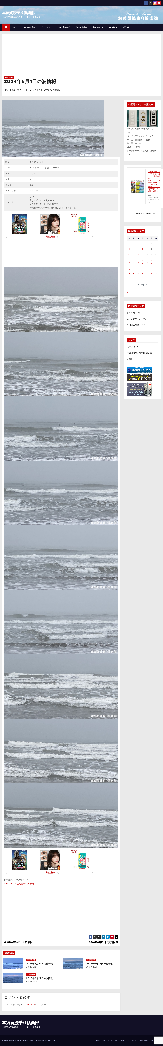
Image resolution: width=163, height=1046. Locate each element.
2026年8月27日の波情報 (39, 978)
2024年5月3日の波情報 (19, 942)
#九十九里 (38, 90)
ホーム (16, 27)
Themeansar (50, 1040)
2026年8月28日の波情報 (99, 963)
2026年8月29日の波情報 (39, 963)
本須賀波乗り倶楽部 (18, 13)
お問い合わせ (127, 27)
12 (138, 255)
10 (129, 255)
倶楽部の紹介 (64, 27)
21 (147, 262)
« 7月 (129, 292)
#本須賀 (47, 90)
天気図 (130, 359)
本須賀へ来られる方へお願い (105, 27)
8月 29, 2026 (32, 967)
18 (133, 262)
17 (129, 262)
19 (138, 262)
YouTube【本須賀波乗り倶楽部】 (19, 883)
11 (133, 255)
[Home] (6, 27)
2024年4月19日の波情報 (102, 942)
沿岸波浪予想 (133, 346)
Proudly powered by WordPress (15, 1040)
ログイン (31, 1004)
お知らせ (131, 312)
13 (142, 255)
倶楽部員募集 (81, 27)
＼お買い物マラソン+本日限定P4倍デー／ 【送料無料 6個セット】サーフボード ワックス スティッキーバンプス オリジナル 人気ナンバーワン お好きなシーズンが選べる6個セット (154, 182)
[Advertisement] (81, 56)
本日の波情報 (29, 27)
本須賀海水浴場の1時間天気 (139, 352)
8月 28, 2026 (91, 967)
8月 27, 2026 (32, 981)
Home (98, 1040)
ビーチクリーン (47, 27)
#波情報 (56, 90)
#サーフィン (26, 90)
